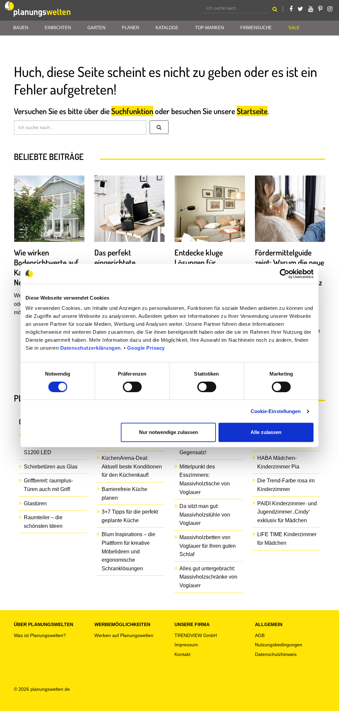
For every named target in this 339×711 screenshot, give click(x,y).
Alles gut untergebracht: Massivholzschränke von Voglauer (208, 577)
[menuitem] (294, 28)
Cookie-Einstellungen (276, 411)
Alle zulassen (266, 432)
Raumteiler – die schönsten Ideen (43, 522)
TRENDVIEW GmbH (195, 635)
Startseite (252, 111)
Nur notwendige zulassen (168, 432)
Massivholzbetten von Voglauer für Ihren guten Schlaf (207, 545)
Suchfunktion (132, 111)
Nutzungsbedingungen (278, 644)
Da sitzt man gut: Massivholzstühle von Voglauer (204, 514)
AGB (260, 635)
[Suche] (159, 127)
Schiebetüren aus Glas (50, 466)
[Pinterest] (320, 9)
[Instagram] (329, 9)
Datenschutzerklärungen (90, 348)
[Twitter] (300, 9)
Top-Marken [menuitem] (209, 27)
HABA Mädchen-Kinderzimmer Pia (278, 462)
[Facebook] (291, 9)
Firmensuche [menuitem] (256, 27)
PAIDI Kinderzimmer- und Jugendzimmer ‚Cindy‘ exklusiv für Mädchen (287, 512)
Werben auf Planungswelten (123, 635)
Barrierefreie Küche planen (124, 493)
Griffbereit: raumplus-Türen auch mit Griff (48, 485)
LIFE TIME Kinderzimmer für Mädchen (286, 539)
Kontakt (182, 654)
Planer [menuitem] (130, 27)
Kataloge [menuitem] (167, 27)
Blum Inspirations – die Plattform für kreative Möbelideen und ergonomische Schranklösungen (128, 551)
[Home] (38, 10)
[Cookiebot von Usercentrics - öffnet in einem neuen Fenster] (285, 274)
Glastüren (35, 503)
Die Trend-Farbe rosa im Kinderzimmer (286, 485)
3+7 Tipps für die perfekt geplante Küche (130, 516)
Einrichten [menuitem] (58, 27)
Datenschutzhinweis (276, 654)
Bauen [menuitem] (20, 27)
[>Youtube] (310, 9)
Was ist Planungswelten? (40, 635)
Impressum (186, 644)
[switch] (132, 387)
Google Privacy (146, 348)
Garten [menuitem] (96, 27)
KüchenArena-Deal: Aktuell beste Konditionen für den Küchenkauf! (132, 466)
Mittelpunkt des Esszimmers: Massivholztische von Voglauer (204, 479)
